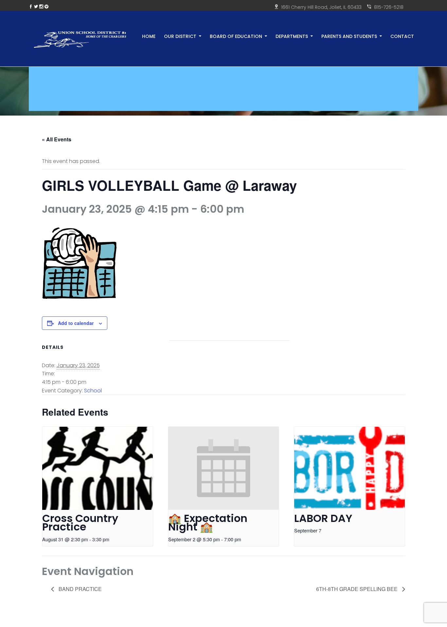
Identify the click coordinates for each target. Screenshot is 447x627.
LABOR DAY (323, 518)
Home (148, 36)
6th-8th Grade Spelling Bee (357, 589)
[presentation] (97, 468)
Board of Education (236, 36)
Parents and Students (349, 36)
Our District (180, 36)
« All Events (56, 139)
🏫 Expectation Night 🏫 (207, 522)
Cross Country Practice (80, 522)
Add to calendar (76, 323)
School (93, 390)
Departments (292, 36)
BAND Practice (79, 589)
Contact (402, 36)
